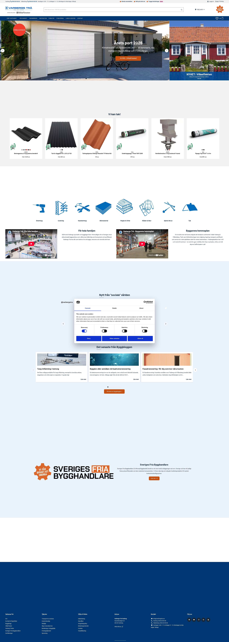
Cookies (80, 628)
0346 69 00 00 (33, 1)
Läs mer (42, 57)
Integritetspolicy (82, 623)
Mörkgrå (25, 149)
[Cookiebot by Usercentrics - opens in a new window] (145, 302)
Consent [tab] (87, 308)
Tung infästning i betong (48, 369)
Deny (88, 338)
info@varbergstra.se (159, 618)
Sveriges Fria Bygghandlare (12, 631)
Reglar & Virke (125, 220)
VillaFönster (8, 626)
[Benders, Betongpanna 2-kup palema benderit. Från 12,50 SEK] (26, 134)
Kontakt (80, 18)
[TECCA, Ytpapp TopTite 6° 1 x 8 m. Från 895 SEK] (203, 134)
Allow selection (114, 338)
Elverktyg (39, 220)
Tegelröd (30, 149)
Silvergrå (166, 149)
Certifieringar (9, 633)
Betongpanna (26, 153)
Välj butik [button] (200, 9)
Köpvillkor (81, 621)
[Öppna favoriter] (217, 18)
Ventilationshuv (167, 153)
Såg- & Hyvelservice (47, 626)
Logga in (211, 1)
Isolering (61, 220)
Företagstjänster (46, 631)
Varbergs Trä (9, 614)
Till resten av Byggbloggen (114, 391)
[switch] (104, 331)
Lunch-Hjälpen (70, 18)
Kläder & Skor (146, 220)
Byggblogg (8, 623)
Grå (202, 149)
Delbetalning (81, 618)
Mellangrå (23, 149)
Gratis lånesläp (46, 621)
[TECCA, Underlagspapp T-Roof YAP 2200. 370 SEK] (132, 134)
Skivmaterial (104, 220)
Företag (221, 1)
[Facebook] (189, 619)
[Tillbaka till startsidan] (18, 8)
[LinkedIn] (203, 619)
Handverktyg (82, 220)
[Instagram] (199, 619)
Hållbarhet (23, 18)
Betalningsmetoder (83, 626)
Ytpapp (203, 153)
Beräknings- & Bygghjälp (48, 628)
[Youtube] (194, 619)
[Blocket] (208, 619)
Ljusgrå (21, 149)
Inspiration (43, 18)
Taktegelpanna (96, 153)
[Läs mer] (84, 50)
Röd (26, 149)
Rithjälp (44, 623)
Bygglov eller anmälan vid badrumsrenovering (110, 369)
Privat (216, 1)
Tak (189, 220)
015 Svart (62, 149)
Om (6, 618)
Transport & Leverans (48, 618)
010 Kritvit (60, 149)
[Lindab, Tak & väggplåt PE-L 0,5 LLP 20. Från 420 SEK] (61, 134)
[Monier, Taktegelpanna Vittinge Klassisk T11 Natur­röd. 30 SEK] (97, 134)
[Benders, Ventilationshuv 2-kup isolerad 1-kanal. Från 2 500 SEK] (167, 134)
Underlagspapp (132, 153)
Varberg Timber (9, 628)
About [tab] (141, 308)
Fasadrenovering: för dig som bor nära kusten (162, 369)
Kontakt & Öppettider (11, 621)
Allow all (140, 338)
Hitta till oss (117, 626)
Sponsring (44, 633)
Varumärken (33, 18)
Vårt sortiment (12, 18)
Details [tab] (114, 308)
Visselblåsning (82, 631)
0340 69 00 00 (16, 1)
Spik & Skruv (168, 220)
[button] (181, 10)
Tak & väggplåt (61, 153)
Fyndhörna (60, 18)
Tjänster (51, 18)
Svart (28, 149)
